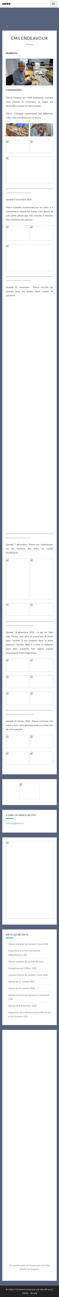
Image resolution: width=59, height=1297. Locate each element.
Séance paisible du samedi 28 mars (26, 961)
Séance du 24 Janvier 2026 (21, 988)
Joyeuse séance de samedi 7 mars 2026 (28, 974)
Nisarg (34, 1293)
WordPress (46, 1289)
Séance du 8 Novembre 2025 (22, 1005)
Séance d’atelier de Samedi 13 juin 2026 (28, 943)
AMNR (6, 4)
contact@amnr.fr (15, 823)
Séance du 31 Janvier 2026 (21, 981)
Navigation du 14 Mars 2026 (22, 968)
